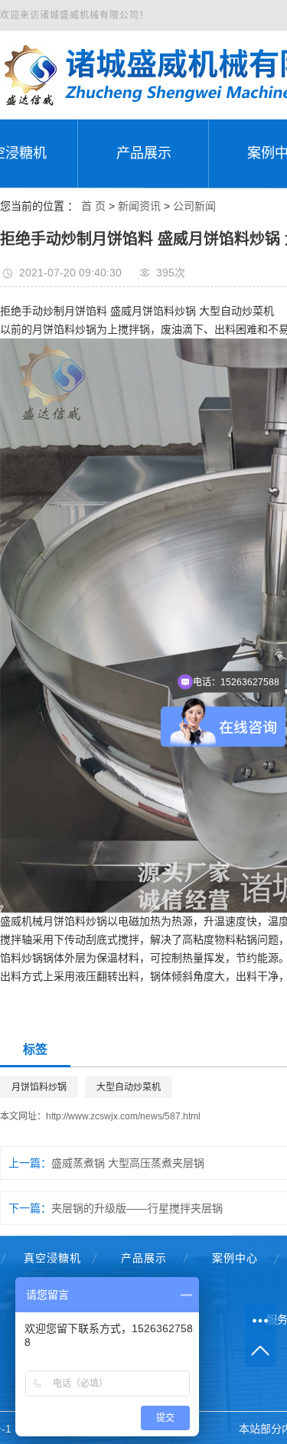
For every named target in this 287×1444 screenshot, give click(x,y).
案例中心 (235, 1258)
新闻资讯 (139, 206)
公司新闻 (194, 206)
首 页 (93, 206)
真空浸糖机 (52, 1258)
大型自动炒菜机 (128, 1087)
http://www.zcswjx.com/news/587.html (123, 1116)
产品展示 (144, 1258)
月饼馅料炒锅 (39, 1087)
